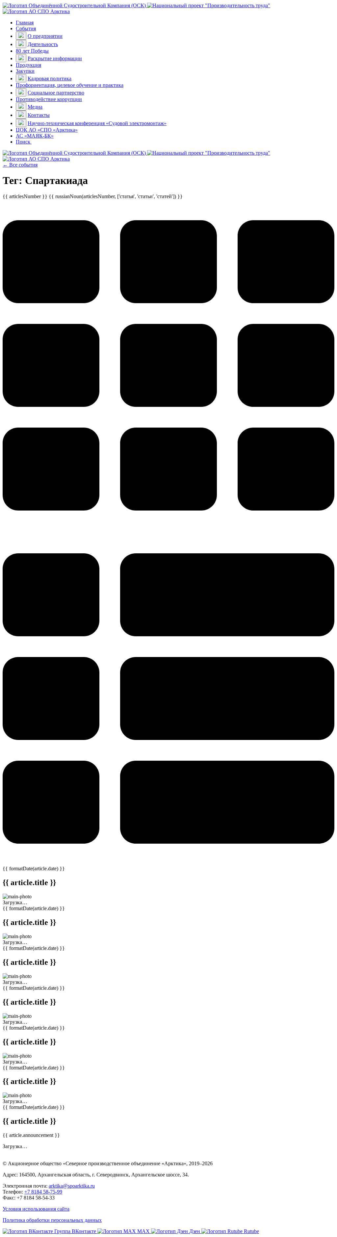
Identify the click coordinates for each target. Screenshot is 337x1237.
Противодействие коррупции (49, 99)
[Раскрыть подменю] (21, 36)
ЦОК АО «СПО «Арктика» (47, 130)
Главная (25, 22)
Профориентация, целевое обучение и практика (69, 85)
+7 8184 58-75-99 (43, 1192)
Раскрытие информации (55, 58)
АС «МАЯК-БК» (35, 136)
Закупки (25, 71)
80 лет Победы (32, 51)
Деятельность (43, 44)
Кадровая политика (49, 78)
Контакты (39, 115)
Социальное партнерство (56, 92)
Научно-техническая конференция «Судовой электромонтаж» (97, 123)
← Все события (20, 165)
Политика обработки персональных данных (52, 1220)
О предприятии (45, 36)
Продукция (28, 65)
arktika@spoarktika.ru (72, 1186)
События (26, 28)
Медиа (35, 107)
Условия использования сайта (36, 1209)
